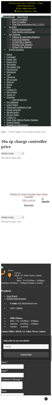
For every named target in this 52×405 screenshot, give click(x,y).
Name (4, 362)
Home (9, 54)
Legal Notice (12, 105)
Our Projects (12, 69)
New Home (12, 92)
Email (4, 371)
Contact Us (12, 89)
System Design (13, 122)
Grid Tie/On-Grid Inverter (23, 32)
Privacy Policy (13, 115)
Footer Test (12, 59)
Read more (29, 205)
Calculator (11, 57)
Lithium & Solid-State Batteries (26, 37)
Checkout (11, 77)
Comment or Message (11, 379)
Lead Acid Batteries (21, 39)
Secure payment (14, 110)
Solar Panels (22, 17)
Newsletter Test (13, 67)
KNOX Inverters (16, 49)
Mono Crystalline (19, 19)
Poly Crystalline (19, 22)
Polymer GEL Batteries (22, 44)
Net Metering (12, 102)
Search (29, 400)
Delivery (10, 82)
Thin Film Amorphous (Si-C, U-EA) (28, 24)
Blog (9, 87)
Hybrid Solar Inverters (22, 29)
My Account (13, 400)
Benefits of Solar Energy (17, 125)
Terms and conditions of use (19, 107)
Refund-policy (13, 112)
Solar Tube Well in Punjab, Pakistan (22, 120)
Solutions (11, 97)
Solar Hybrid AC (19, 100)
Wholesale (11, 72)
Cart (8, 74)
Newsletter (11, 64)
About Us (11, 95)
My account (12, 79)
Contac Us (11, 117)
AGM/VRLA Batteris (21, 42)
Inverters (13, 27)
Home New (12, 62)
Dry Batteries (15, 34)
